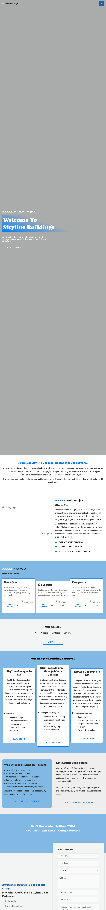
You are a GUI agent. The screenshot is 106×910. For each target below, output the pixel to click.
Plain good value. (12, 901)
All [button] (36, 633)
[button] (27, 901)
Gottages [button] (56, 633)
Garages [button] (44, 633)
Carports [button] (67, 633)
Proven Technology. (14, 906)
